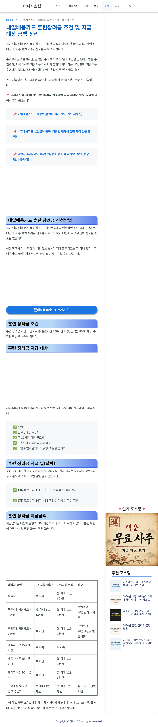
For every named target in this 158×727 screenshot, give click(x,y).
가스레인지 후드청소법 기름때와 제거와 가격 (137, 583)
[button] (130, 6)
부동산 (59, 5)
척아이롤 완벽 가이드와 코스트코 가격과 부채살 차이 (137, 612)
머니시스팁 (32, 6)
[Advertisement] (52, 192)
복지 (107, 5)
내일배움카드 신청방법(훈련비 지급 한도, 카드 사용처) (50, 114)
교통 (117, 5)
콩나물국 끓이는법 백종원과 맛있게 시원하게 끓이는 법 (137, 643)
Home (9, 19)
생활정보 (73, 5)
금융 (86, 5)
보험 (96, 5)
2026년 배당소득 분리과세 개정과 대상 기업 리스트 (137, 597)
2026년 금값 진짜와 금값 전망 (137, 626)
